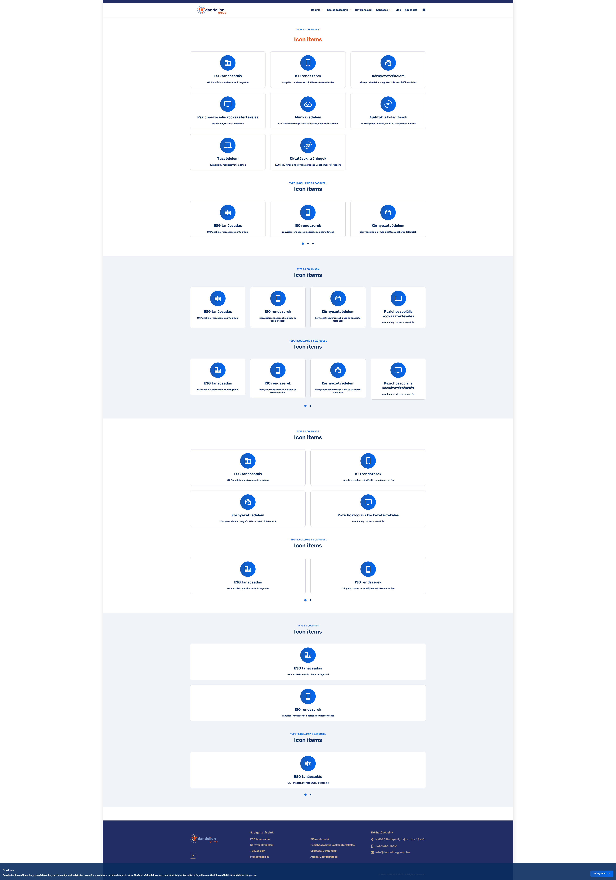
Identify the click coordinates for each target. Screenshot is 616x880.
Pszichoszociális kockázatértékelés (332, 844)
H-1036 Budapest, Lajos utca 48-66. (400, 839)
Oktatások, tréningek (323, 850)
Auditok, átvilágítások (324, 856)
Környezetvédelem (262, 844)
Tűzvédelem (257, 850)
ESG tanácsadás (260, 839)
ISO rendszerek (319, 839)
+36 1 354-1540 (386, 845)
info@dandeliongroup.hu (392, 852)
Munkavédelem (259, 856)
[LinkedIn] (193, 856)
